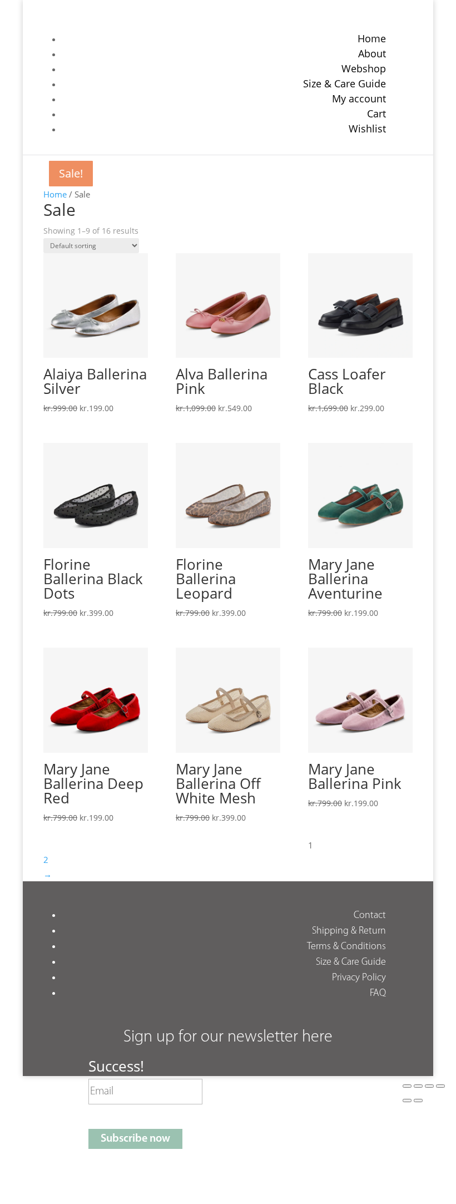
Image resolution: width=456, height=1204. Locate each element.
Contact (370, 916)
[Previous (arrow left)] (407, 1100)
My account (359, 98)
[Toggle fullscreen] (418, 1086)
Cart (376, 113)
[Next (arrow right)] (418, 1100)
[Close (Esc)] (440, 1086)
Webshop (363, 68)
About (372, 53)
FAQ (378, 994)
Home (372, 38)
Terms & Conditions (346, 947)
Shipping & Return (349, 931)
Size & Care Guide (344, 83)
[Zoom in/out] (407, 1086)
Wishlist (367, 128)
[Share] (429, 1086)
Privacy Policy (359, 978)
